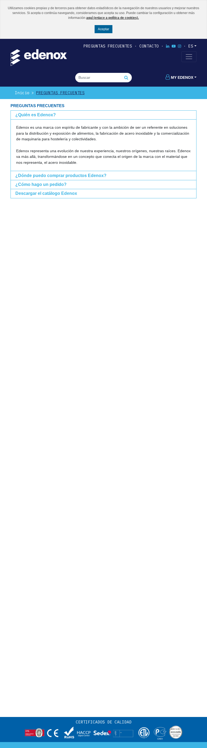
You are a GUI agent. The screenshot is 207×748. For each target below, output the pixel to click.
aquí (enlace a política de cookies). (112, 18)
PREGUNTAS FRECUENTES (108, 46)
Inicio (22, 92)
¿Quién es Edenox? (35, 115)
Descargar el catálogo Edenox (46, 193)
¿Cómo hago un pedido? (41, 184)
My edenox (182, 77)
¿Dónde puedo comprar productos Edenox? (60, 175)
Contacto (149, 46)
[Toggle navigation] (188, 56)
